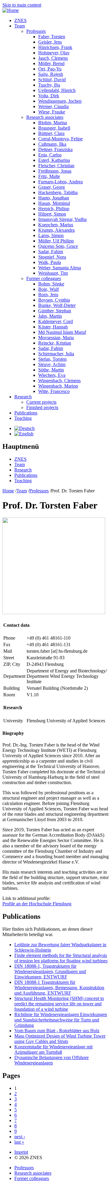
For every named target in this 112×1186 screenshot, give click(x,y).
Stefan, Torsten (52, 359)
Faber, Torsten (51, 36)
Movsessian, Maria (56, 337)
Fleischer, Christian (56, 165)
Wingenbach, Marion (58, 385)
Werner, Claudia (53, 106)
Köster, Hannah (53, 326)
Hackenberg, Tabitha (58, 192)
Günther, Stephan (54, 310)
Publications (25, 412)
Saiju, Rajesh (50, 74)
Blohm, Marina (52, 122)
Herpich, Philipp (53, 208)
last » (19, 1141)
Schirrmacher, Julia (56, 353)
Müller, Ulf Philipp (56, 240)
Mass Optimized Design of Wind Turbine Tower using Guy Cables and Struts (59, 1038)
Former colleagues (43, 278)
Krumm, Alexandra (56, 230)
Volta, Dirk (48, 95)
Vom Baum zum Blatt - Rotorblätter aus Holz (56, 1030)
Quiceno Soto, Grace (58, 246)
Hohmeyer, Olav (54, 52)
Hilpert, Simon (52, 213)
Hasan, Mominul (54, 203)
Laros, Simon (51, 235)
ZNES (20, 20)
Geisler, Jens (50, 41)
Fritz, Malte (49, 176)
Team (19, 25)
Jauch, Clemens (53, 58)
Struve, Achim (51, 364)
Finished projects (42, 407)
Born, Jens (48, 294)
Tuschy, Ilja (49, 84)
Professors (36, 31)
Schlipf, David (52, 79)
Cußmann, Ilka (52, 144)
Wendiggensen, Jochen (60, 101)
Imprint (21, 1152)
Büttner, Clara (51, 133)
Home (8, 490)
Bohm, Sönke (51, 283)
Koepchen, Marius (55, 224)
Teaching (23, 418)
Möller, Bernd (51, 63)
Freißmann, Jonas (54, 170)
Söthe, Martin (51, 369)
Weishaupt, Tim (53, 273)
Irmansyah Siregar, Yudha (62, 219)
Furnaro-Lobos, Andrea (60, 181)
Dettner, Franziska (55, 149)
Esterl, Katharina (54, 160)
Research (23, 396)
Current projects (41, 402)
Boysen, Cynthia (54, 299)
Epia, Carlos (50, 154)
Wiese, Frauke (51, 111)
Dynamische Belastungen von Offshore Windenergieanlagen (51, 1060)
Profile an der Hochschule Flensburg (36, 903)
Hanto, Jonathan (53, 197)
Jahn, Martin (50, 316)
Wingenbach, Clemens (59, 380)
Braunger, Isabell (54, 127)
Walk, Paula (49, 262)
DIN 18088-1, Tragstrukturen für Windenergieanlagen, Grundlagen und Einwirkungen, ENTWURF (50, 971)
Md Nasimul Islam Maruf (62, 332)
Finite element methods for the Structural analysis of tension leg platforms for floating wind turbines (61, 958)
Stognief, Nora (52, 256)
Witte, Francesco (54, 391)
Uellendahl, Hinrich (57, 90)
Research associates (44, 117)
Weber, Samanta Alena (59, 267)
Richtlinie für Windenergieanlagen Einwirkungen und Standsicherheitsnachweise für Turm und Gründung (60, 1020)
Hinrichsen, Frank (55, 47)
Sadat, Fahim (50, 251)
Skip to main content (21, 4)
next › (19, 1136)
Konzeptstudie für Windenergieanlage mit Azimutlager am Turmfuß (53, 1049)
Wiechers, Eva (51, 375)
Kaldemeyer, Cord (55, 321)
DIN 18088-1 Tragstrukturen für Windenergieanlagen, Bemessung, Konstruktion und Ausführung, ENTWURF (59, 987)
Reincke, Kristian (54, 342)
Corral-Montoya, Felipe (60, 138)
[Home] (10, 10)
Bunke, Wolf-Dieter (57, 305)
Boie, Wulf (48, 289)
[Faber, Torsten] (24, 428)
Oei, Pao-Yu (50, 68)
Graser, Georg (51, 187)
